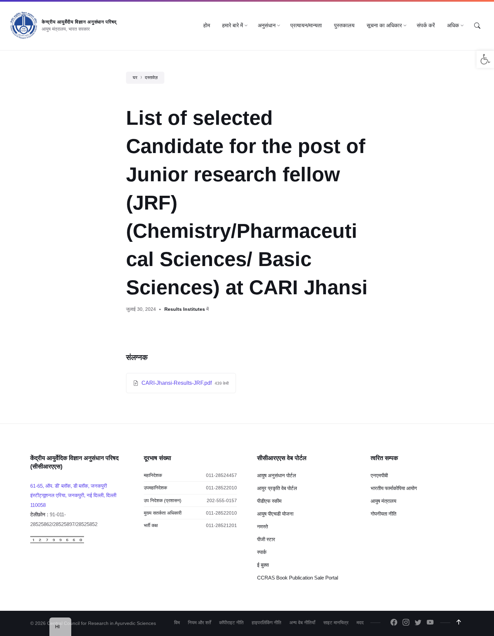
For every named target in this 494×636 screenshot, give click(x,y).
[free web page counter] (57, 542)
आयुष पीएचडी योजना (275, 514)
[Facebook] (393, 623)
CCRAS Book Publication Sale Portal (297, 578)
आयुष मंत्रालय (383, 501)
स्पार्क (261, 552)
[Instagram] (406, 623)
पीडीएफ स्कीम (269, 501)
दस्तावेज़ (151, 77)
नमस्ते (262, 526)
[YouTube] (430, 623)
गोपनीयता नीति (383, 514)
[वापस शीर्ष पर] (459, 622)
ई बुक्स (263, 565)
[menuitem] (206, 26)
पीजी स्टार (266, 539)
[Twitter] (418, 623)
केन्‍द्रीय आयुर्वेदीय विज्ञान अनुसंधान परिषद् (79, 22)
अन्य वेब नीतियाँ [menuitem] (302, 622)
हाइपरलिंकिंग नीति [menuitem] (266, 622)
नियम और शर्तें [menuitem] (199, 622)
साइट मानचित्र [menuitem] (335, 622)
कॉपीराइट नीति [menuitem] (231, 622)
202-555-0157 (222, 500)
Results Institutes (184, 309)
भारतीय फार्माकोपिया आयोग (394, 488)
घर (135, 77)
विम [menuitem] (177, 622)
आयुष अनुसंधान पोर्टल (276, 475)
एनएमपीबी (379, 475)
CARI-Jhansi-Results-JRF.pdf (177, 383)
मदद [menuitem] (360, 622)
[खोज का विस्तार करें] (477, 26)
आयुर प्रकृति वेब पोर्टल (277, 488)
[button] (485, 59)
